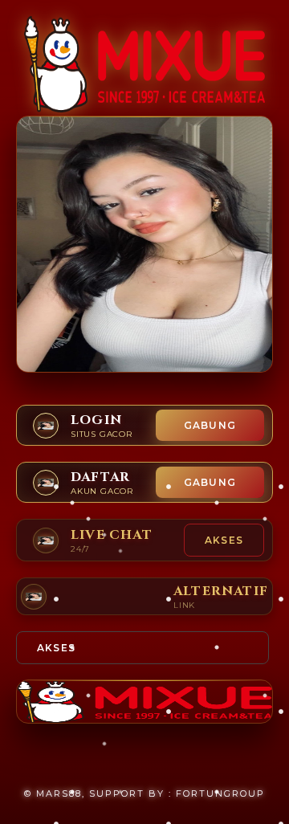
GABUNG (210, 425)
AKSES (224, 540)
